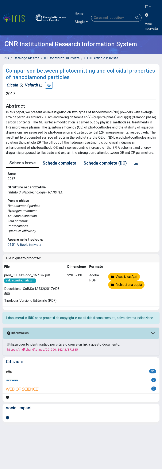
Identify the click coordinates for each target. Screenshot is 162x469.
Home (79, 13)
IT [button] (146, 7)
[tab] (136, 163)
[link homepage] (15, 18)
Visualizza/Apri (125, 277)
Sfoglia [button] (80, 22)
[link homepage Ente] (51, 18)
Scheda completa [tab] (59, 163)
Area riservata (151, 26)
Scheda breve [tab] (22, 162)
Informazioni (19, 333)
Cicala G (14, 85)
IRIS (6, 58)
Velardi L (33, 85)
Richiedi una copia (128, 285)
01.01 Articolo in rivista (101, 58)
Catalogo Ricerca (26, 58)
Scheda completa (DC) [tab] (105, 163)
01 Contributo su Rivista (62, 58)
